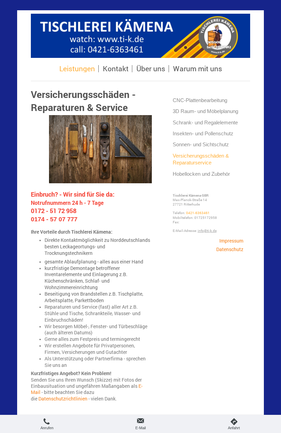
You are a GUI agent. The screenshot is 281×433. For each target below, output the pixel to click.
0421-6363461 (198, 213)
